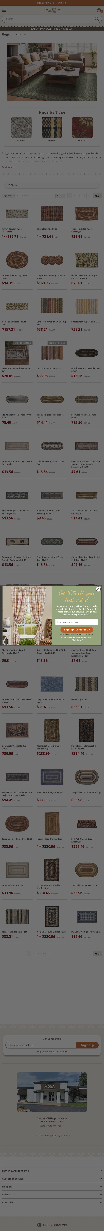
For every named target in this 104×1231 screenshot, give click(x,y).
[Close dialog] (98, 589)
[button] (76, 630)
